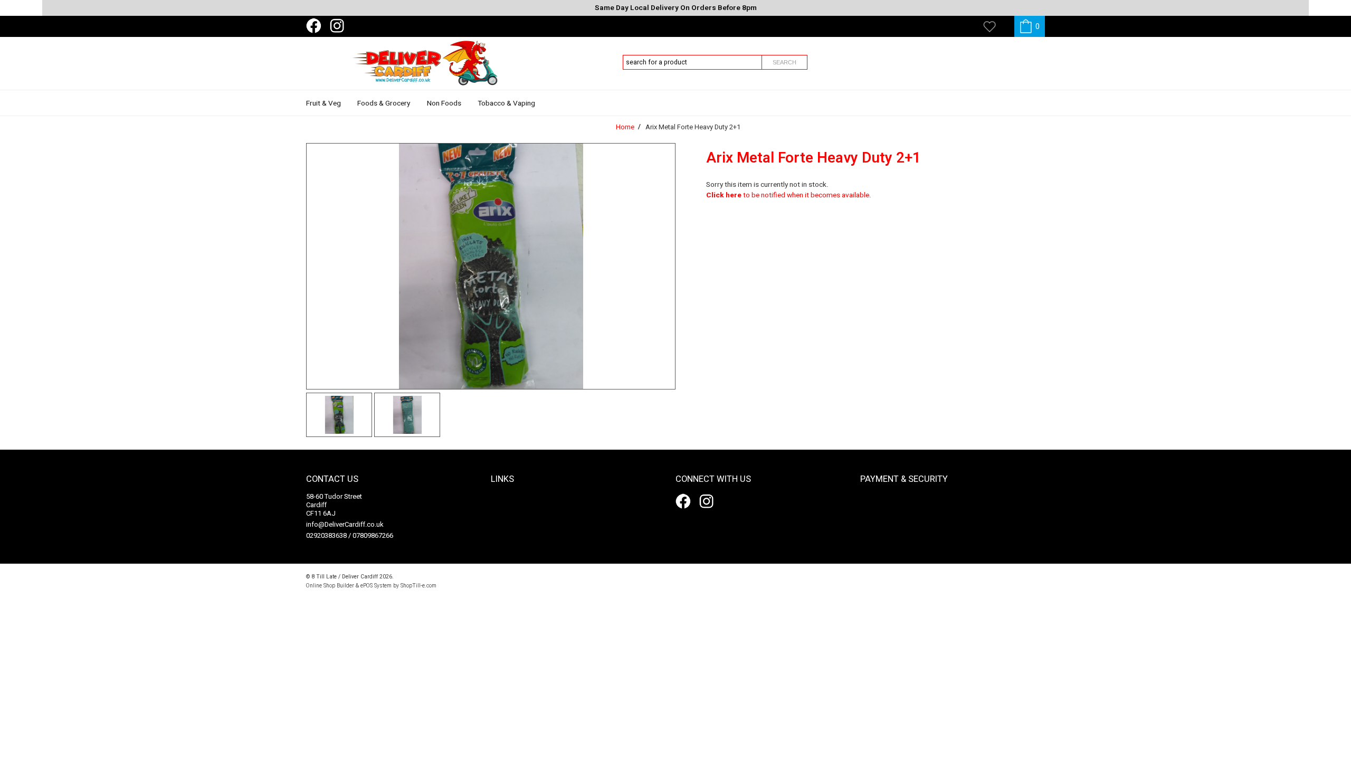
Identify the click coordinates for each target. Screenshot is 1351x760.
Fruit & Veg (323, 103)
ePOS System (376, 586)
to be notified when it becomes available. (788, 195)
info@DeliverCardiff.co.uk (345, 524)
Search (784, 62)
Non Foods (444, 103)
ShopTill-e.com (418, 586)
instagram (339, 26)
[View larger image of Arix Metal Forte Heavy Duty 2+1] (491, 266)
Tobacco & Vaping (506, 103)
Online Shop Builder (330, 586)
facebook (315, 26)
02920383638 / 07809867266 (349, 535)
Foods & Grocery (383, 103)
